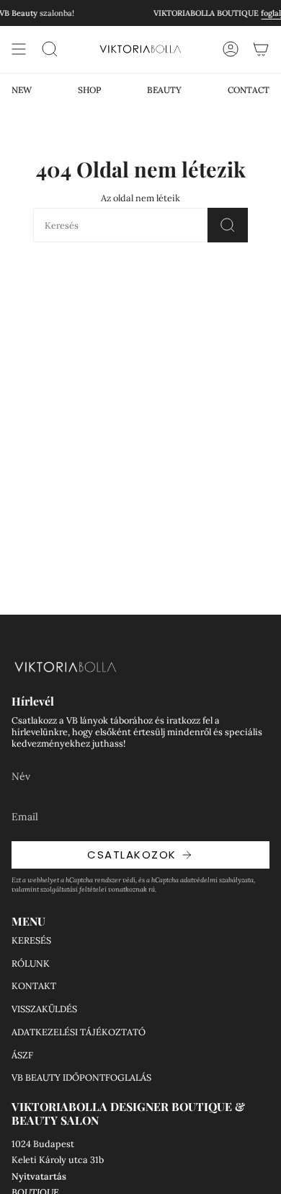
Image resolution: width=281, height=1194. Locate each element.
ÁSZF (22, 1055)
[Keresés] (228, 225)
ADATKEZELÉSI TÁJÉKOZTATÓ (79, 1031)
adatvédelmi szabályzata (217, 879)
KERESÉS (31, 940)
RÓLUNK (31, 963)
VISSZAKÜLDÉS (44, 1008)
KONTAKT (34, 985)
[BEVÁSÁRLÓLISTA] (261, 49)
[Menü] (18, 49)
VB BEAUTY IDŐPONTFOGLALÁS (81, 1077)
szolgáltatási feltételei (73, 889)
